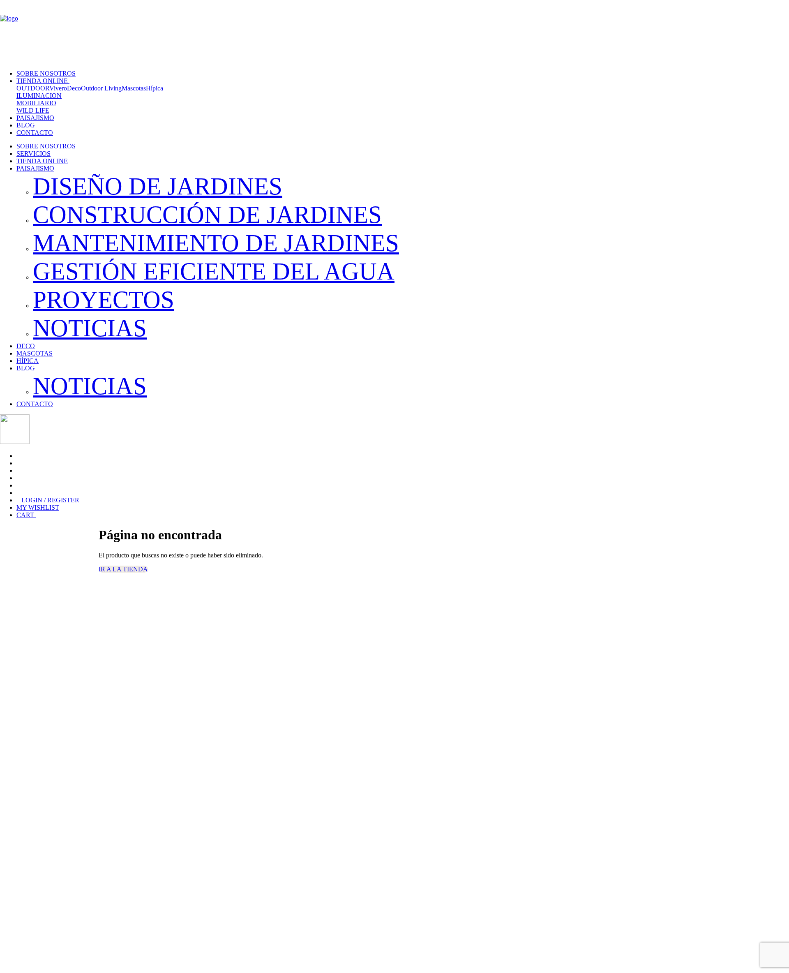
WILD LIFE (32, 110)
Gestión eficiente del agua (213, 271)
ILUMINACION (39, 95)
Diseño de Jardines (157, 186)
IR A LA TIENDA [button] (123, 569)
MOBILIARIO (36, 102)
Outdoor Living (101, 88)
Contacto (34, 132)
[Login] (2, 49)
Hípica (154, 88)
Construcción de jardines (207, 214)
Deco (74, 88)
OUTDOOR (32, 88)
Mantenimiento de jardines (216, 243)
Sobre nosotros (46, 73)
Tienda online (42, 80)
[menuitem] (395, 146)
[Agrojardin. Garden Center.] (394, 23)
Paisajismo (35, 117)
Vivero (58, 88)
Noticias (90, 328)
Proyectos (103, 299)
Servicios (33, 153)
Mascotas (134, 88)
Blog (25, 125)
